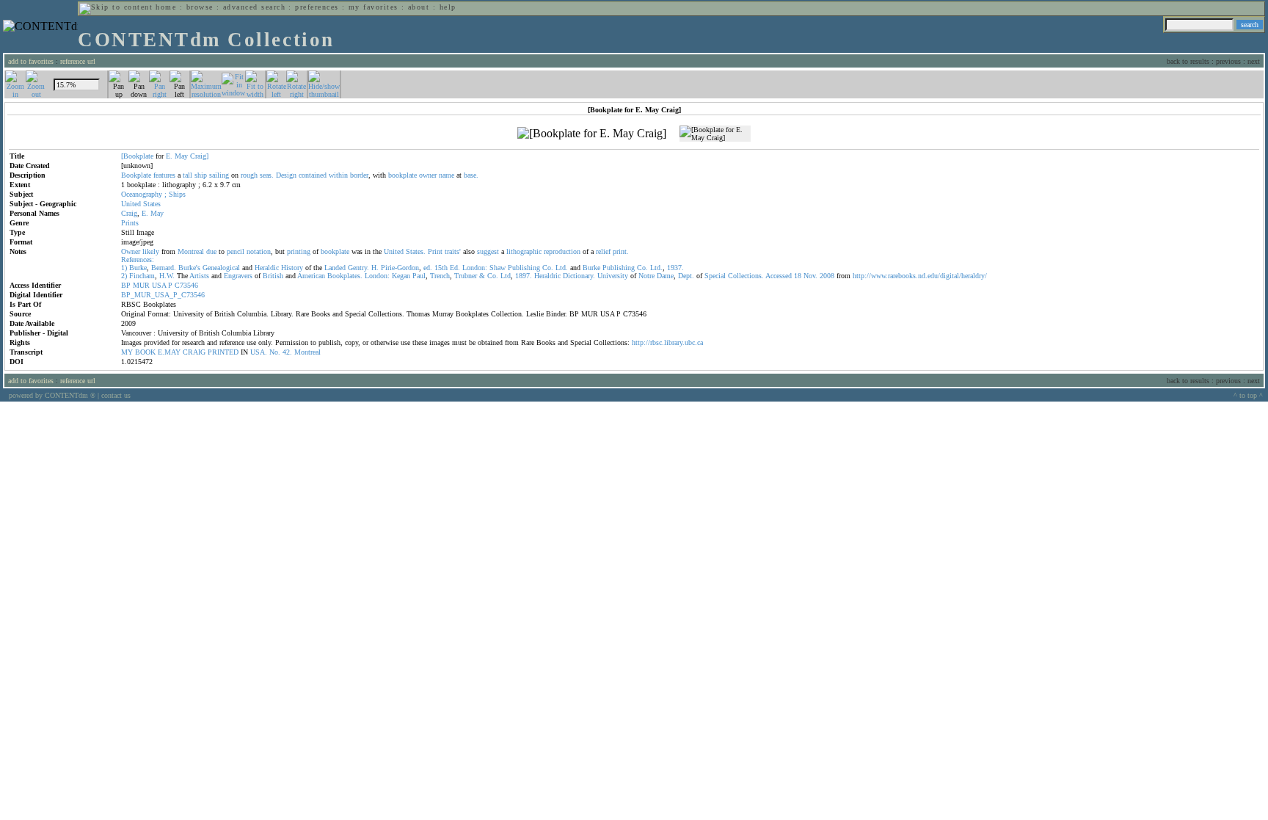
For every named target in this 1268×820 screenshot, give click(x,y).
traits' (453, 251)
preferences (316, 7)
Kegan (401, 276)
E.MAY (169, 352)
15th (441, 268)
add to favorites (31, 61)
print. (621, 251)
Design (286, 175)
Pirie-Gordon (400, 268)
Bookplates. (344, 276)
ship (200, 175)
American (311, 276)
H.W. (167, 276)
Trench (440, 276)
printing (298, 251)
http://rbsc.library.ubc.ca (667, 342)
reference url (77, 61)
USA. (258, 352)
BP (126, 285)
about (418, 7)
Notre (646, 276)
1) (124, 268)
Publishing (524, 268)
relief (603, 251)
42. (287, 352)
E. (169, 156)
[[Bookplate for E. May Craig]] (591, 133)
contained (313, 175)
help (448, 7)
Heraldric (547, 276)
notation (259, 251)
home (166, 7)
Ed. (455, 268)
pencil (235, 251)
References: (137, 259)
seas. (267, 175)
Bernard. (163, 268)
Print (435, 251)
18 (797, 276)
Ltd (505, 276)
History (292, 268)
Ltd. (561, 268)
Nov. (810, 276)
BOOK (145, 352)
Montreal (191, 251)
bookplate (402, 175)
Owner (130, 251)
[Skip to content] (116, 7)
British (273, 276)
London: (474, 268)
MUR (141, 285)
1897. (523, 276)
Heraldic (267, 268)
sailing (219, 175)
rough (249, 175)
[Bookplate (137, 156)
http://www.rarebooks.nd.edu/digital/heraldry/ (920, 276)
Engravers (238, 276)
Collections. (746, 276)
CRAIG (194, 352)
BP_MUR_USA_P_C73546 (163, 295)
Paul (419, 276)
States (152, 204)
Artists (199, 276)
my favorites (373, 7)
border (359, 175)
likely (150, 251)
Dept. (686, 276)
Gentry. (358, 268)
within (338, 175)
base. (471, 175)
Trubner (465, 276)
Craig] (199, 156)
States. (416, 251)
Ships (177, 194)
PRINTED (223, 352)
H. (375, 268)
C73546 (186, 285)
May (181, 156)
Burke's (189, 268)
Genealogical (221, 268)
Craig (129, 213)
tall (187, 175)
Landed (335, 268)
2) (124, 276)
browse (200, 7)
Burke (138, 268)
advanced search (254, 7)
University (612, 276)
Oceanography (141, 194)
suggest (488, 251)
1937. (675, 268)
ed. (427, 268)
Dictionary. (579, 276)
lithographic (524, 251)
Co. (547, 268)
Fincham (142, 276)
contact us (116, 395)
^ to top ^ (1248, 395)
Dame (665, 276)
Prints (130, 223)
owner (428, 175)
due (211, 251)
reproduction (562, 251)
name (446, 175)
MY (127, 352)
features (164, 175)
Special (715, 276)
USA (159, 285)
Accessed (778, 276)
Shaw (497, 268)
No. (274, 352)
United (131, 204)
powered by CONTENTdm (52, 395)
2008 (827, 276)
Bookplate (136, 175)
